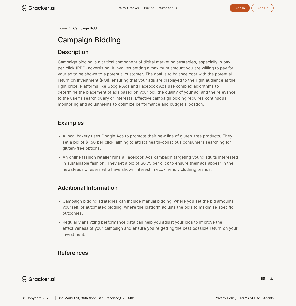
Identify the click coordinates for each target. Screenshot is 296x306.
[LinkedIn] (263, 278)
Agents (268, 298)
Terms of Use (250, 298)
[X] (271, 278)
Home (62, 28)
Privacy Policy (225, 298)
